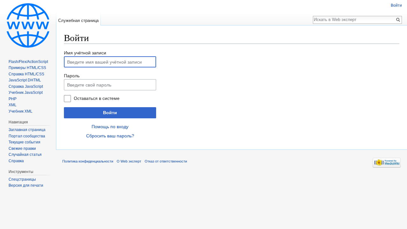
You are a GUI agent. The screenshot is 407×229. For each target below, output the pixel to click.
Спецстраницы (22, 179)
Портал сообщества (27, 136)
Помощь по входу (110, 126)
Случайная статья (25, 154)
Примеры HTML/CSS (27, 68)
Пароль (71, 75)
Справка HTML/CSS (26, 74)
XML (13, 105)
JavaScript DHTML (25, 80)
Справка (16, 161)
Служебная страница (78, 20)
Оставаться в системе (97, 98)
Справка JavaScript (26, 86)
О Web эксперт (129, 161)
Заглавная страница (27, 130)
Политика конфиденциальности (87, 161)
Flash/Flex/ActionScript (28, 61)
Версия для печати (26, 185)
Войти (110, 112)
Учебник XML (20, 111)
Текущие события (24, 142)
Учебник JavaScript (26, 92)
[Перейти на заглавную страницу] (28, 25)
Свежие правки (22, 148)
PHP (13, 99)
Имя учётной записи (85, 52)
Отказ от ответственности (166, 161)
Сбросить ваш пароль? (110, 135)
